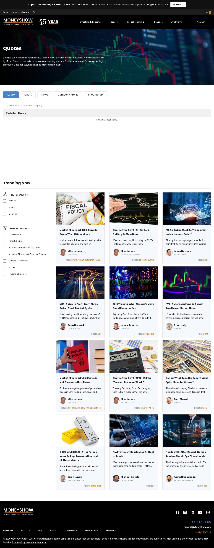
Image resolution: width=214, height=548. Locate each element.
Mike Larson (75, 251)
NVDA (91, 260)
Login (5, 12)
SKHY (83, 408)
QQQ (147, 334)
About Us (25, 530)
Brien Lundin (75, 477)
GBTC (141, 260)
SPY (145, 408)
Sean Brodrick (76, 325)
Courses (158, 22)
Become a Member (21, 12)
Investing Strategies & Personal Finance (27, 254)
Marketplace (70, 530)
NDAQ (152, 334)
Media (53, 530)
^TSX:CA (81, 260)
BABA (87, 260)
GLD (152, 260)
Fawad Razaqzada (185, 477)
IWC (206, 334)
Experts (114, 22)
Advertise (8, 530)
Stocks (12, 267)
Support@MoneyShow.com (197, 527)
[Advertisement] (97, 147)
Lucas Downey (182, 251)
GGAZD (93, 486)
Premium (201, 22)
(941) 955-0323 (203, 532)
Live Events (177, 22)
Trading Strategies (18, 274)
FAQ (40, 530)
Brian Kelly (180, 325)
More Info (178, 4)
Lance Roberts (129, 325)
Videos (12, 207)
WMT (96, 408)
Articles (12, 200)
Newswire (111, 530)
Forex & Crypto (15, 241)
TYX (87, 408)
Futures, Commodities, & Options (24, 247)
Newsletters (91, 530)
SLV (149, 260)
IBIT (145, 260)
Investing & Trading (90, 22)
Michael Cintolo (130, 477)
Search (68, 12)
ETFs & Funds (15, 234)
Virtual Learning (135, 22)
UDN (91, 408)
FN (206, 260)
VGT (99, 334)
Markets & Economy (18, 260)
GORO (99, 486)
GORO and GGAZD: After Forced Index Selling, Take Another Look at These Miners (79, 456)
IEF (142, 408)
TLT (96, 260)
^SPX (75, 260)
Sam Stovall (181, 399)
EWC (99, 260)
